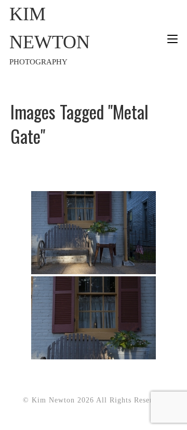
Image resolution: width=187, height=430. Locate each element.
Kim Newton (49, 35)
